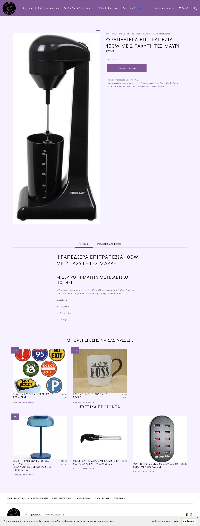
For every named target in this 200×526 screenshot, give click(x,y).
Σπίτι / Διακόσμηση (49, 8)
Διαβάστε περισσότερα (84, 469)
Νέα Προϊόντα (172, 83)
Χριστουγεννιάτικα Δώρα (157, 86)
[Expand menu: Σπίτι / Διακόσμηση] (61, 8)
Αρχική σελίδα (111, 34)
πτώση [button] (175, 521)
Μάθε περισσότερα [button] (161, 521)
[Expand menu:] (142, 8)
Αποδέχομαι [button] (188, 521)
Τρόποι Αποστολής (83, 498)
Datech (57, 515)
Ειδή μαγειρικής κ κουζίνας (153, 83)
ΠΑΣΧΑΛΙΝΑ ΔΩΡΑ (113, 86)
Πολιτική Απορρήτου (16, 498)
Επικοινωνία (129, 8)
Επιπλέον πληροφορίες (109, 244)
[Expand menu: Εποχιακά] (120, 8)
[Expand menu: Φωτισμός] (35, 8)
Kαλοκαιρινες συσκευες (161, 34)
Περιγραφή (84, 244)
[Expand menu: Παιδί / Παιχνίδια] (83, 8)
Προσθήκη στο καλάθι (127, 68)
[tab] (84, 244)
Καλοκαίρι (146, 34)
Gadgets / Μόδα (95, 8)
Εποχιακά (113, 8)
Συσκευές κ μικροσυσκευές (133, 86)
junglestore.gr (36, 515)
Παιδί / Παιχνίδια (73, 8)
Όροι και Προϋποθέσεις (38, 498)
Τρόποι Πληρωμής (103, 498)
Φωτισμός (28, 8)
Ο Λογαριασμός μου (165, 8)
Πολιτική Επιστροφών (61, 498)
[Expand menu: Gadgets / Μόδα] (105, 8)
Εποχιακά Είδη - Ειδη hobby (129, 34)
